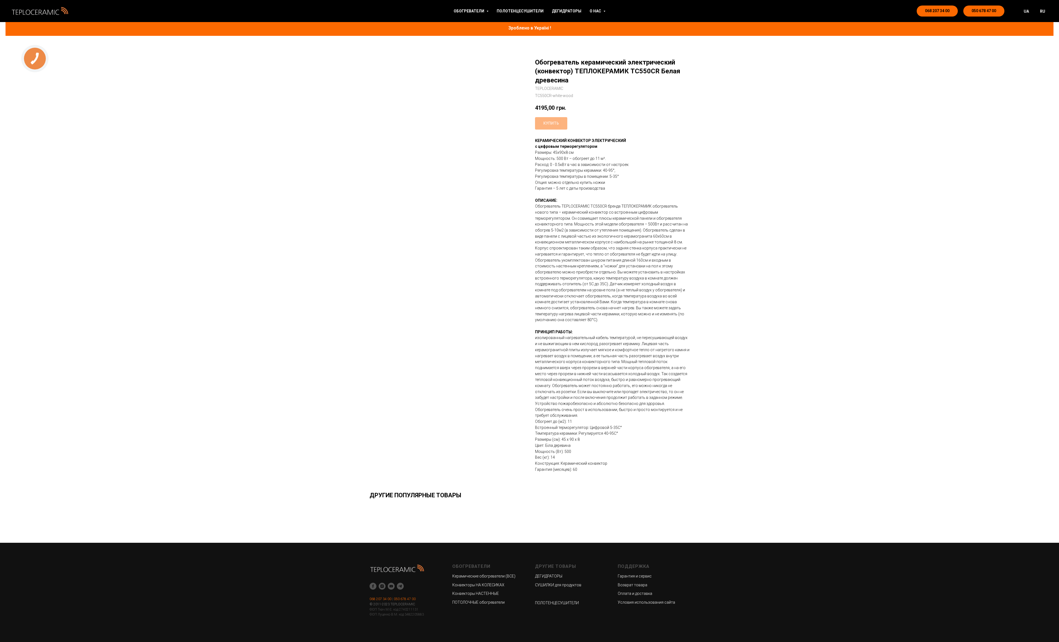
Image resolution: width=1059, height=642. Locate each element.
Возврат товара (632, 585)
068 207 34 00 (380, 599)
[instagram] (382, 586)
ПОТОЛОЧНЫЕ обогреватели (478, 602)
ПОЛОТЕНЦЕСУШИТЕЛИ (520, 11)
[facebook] (373, 586)
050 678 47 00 (405, 599)
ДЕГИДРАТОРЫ (566, 11)
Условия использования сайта (646, 602)
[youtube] (391, 586)
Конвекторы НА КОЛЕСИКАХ (478, 585)
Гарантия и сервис (635, 576)
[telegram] (400, 586)
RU (1042, 11)
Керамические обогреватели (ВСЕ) (483, 576)
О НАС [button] (596, 11)
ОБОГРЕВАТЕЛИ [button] (469, 11)
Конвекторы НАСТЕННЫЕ (475, 593)
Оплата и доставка (635, 593)
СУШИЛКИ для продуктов (558, 585)
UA (1026, 11)
